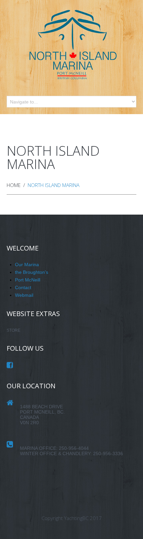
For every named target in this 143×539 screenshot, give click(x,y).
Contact (23, 287)
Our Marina (27, 264)
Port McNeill (27, 279)
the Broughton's (31, 272)
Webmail (24, 295)
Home (14, 185)
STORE (13, 330)
